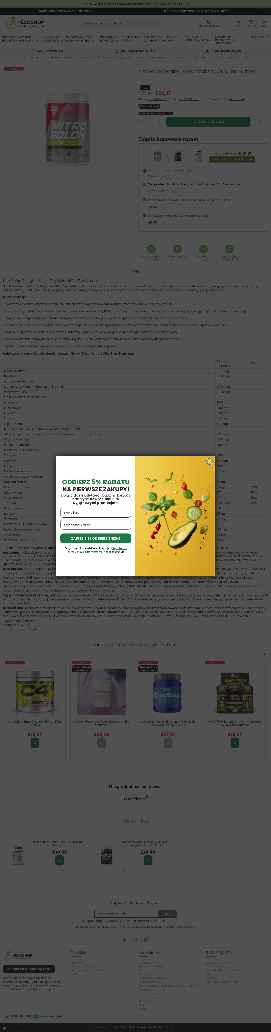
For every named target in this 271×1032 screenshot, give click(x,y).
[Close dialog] (210, 461)
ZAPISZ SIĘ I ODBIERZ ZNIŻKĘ (96, 538)
